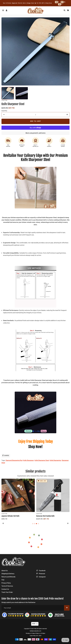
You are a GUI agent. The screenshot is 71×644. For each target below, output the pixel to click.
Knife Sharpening (55, 460)
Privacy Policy (6, 583)
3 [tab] (36, 523)
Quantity (4, 110)
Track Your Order (7, 592)
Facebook (42, 570)
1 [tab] (32, 523)
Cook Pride (33, 628)
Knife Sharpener (28, 460)
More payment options (35, 133)
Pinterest (42, 573)
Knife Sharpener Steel (41, 460)
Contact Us (5, 589)
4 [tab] (38, 523)
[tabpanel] (18, 499)
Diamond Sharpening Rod (14, 460)
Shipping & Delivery (7, 573)
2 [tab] (34, 523)
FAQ (2, 580)
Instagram (42, 577)
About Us (4, 570)
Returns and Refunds (8, 577)
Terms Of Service (7, 586)
